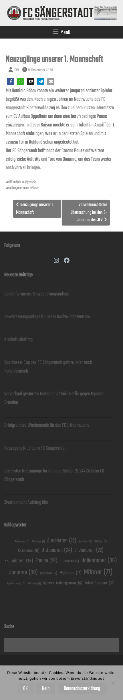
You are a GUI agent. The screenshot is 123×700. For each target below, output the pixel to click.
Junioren (23, 572)
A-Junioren (22, 541)
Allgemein (29, 182)
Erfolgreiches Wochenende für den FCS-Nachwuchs (47, 425)
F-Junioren (19, 561)
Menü (65, 32)
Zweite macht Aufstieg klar (26, 502)
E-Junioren (89, 550)
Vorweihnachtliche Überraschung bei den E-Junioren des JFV (89, 212)
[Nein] (113, 683)
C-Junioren (28, 550)
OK (25, 688)
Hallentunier (99, 560)
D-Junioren (56, 550)
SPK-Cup (34, 583)
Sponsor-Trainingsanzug (62, 583)
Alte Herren (61, 541)
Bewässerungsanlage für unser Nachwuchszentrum (47, 317)
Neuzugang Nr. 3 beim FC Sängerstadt (35, 448)
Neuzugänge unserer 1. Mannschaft (34, 208)
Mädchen (70, 573)
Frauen (46, 561)
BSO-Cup (100, 541)
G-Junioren (69, 561)
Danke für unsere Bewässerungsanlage (36, 294)
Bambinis (85, 541)
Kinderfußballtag (18, 340)
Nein (45, 688)
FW (16, 70)
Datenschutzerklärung (82, 688)
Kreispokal (48, 573)
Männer (34, 188)
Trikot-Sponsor (99, 583)
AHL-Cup (38, 541)
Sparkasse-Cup (16, 583)
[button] (10, 81)
